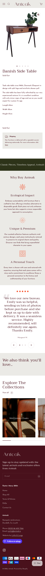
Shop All (5, 495)
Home (4, 490)
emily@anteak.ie (14, 531)
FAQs (4, 503)
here (6, 145)
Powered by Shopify (21, 569)
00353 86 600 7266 (16, 528)
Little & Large (17, 535)
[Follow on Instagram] (4, 550)
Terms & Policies (8, 499)
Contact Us (6, 508)
